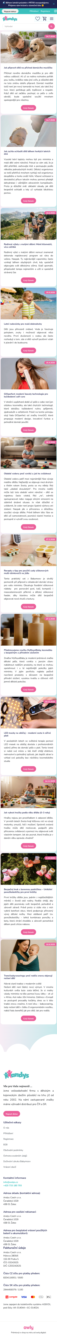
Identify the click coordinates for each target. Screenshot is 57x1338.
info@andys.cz (10, 1182)
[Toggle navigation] (51, 18)
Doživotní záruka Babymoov (17, 1161)
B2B (5, 1144)
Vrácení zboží (9, 1166)
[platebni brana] (28, 1296)
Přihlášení (34, 11)
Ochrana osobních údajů (15, 1155)
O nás (6, 1127)
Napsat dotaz (10, 11)
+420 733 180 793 (12, 1185)
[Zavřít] (54, 4)
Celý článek (28, 108)
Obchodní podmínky (13, 1150)
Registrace (45, 11)
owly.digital (41, 1332)
